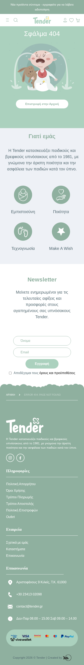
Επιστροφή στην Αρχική (42, 104)
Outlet (10, 517)
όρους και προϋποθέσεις (57, 373)
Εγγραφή (42, 363)
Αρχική (10, 394)
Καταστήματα (15, 549)
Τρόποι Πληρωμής (19, 497)
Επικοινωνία (15, 555)
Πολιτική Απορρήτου (21, 484)
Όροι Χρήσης (15, 490)
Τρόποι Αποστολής (20, 503)
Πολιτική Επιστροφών (22, 510)
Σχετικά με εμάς (17, 542)
